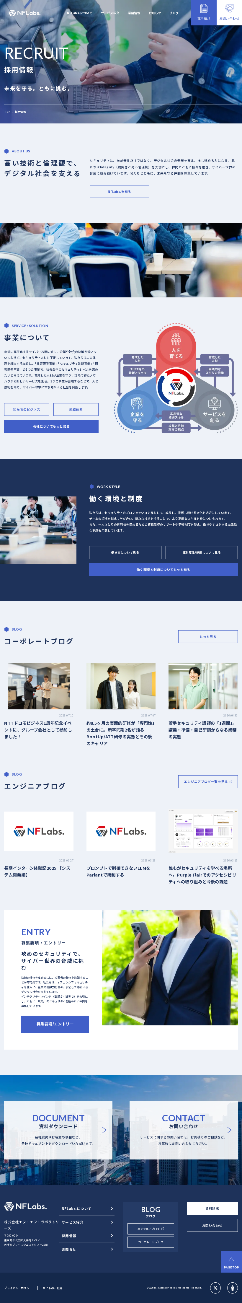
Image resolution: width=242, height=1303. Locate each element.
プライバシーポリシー (18, 1288)
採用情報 (134, 13)
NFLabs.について (79, 13)
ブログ (174, 13)
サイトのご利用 (52, 1288)
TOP (7, 111)
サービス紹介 (110, 13)
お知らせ (155, 13)
